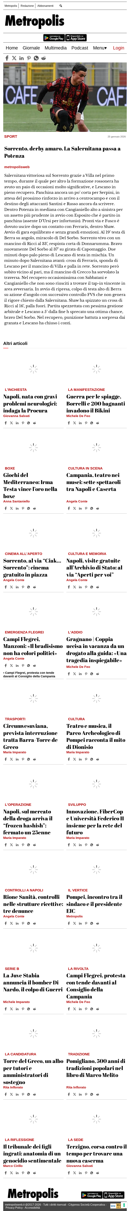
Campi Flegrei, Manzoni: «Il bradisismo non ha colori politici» (33, 646)
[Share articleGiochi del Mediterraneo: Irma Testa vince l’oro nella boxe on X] (12, 508)
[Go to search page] (61, 5)
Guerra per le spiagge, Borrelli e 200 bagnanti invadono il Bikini (95, 403)
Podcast (79, 47)
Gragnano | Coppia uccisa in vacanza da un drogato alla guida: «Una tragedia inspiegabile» (96, 649)
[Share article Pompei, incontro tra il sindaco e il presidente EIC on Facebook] (69, 923)
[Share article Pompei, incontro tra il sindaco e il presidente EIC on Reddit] (98, 923)
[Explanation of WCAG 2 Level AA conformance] (117, 1207)
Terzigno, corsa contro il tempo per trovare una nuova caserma (96, 1153)
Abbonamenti (45, 5)
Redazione (27, 5)
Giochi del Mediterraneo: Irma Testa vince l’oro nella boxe (30, 485)
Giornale (31, 47)
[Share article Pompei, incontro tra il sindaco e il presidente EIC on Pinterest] (86, 923)
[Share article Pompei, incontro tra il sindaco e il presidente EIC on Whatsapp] (92, 923)
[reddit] (43, 58)
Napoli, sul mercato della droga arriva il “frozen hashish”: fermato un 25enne (27, 822)
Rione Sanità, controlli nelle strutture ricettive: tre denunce (33, 903)
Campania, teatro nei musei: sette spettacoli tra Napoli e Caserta (93, 481)
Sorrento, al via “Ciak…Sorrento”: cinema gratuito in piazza (32, 567)
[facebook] (7, 58)
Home (12, 47)
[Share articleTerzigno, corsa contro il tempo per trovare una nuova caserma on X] (75, 1173)
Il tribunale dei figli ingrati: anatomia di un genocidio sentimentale (32, 1153)
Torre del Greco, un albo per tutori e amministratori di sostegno (33, 1071)
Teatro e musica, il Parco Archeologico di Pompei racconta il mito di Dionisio (95, 736)
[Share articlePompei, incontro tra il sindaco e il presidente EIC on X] (75, 923)
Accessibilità (32, 1207)
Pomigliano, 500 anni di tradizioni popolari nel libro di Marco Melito (95, 1067)
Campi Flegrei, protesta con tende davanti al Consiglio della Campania (96, 986)
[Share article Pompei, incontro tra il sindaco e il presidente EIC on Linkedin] (81, 923)
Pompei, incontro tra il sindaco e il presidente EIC (94, 903)
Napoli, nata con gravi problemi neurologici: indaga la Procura (30, 403)
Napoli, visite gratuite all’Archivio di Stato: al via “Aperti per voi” (94, 567)
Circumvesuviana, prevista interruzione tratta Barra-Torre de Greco (30, 736)
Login (118, 47)
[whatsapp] (36, 58)
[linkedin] (21, 58)
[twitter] (14, 58)
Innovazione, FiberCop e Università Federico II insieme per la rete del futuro (95, 822)
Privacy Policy (14, 1207)
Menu (98, 47)
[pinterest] (28, 58)
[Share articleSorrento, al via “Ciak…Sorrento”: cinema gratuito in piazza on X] (12, 587)
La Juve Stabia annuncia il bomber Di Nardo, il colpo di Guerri (33, 982)
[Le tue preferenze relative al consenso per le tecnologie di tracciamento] (124, 1205)
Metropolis (11, 5)
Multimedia (56, 47)
